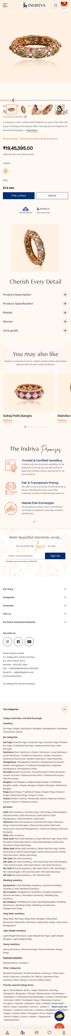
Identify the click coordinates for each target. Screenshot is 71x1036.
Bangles (37, 728)
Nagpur (7, 1013)
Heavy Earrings (29, 949)
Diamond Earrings (43, 822)
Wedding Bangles (46, 902)
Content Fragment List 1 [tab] (34, 521)
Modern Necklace (36, 758)
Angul (34, 990)
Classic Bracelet (11, 775)
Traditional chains (28, 802)
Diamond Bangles (19, 825)
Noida (16, 1013)
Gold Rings (45, 812)
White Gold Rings (28, 855)
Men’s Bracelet (56, 772)
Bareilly (54, 990)
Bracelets (9, 732)
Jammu (34, 1006)
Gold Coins (39, 818)
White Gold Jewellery (25, 848)
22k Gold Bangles (58, 861)
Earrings (7, 728)
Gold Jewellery (16, 812)
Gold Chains (43, 815)
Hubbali (46, 1003)
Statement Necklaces (14, 758)
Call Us (52, 195)
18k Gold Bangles (11, 872)
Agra (5, 990)
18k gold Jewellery (22, 868)
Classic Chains (10, 802)
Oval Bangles (18, 782)
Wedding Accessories (43, 905)
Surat (24, 1016)
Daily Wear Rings (46, 922)
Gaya (36, 1000)
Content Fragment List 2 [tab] (37, 521)
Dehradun (9, 1000)
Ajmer (27, 990)
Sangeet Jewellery (52, 892)
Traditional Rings (31, 792)
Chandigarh (9, 997)
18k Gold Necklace (51, 872)
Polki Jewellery (16, 835)
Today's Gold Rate (12, 718)
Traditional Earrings (23, 745)
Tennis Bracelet (40, 772)
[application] (35, 46)
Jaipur (14, 1006)
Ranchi (7, 1016)
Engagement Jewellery (29, 892)
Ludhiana (39, 1010)
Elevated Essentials (13, 973)
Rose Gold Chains (22, 842)
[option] (11, 109)
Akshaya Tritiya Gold (52, 973)
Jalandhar (24, 1006)
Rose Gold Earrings (46, 838)
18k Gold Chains (41, 868)
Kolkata (18, 1010)
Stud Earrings (51, 742)
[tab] (25, 427)
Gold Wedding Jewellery (29, 885)
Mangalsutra (49, 728)
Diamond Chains (48, 828)
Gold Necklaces (28, 815)
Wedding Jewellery (12, 880)
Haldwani (29, 1003)
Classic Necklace (53, 755)
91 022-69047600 (12, 676)
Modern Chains (18, 798)
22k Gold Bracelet (13, 865)
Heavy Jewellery (11, 944)
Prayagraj (33, 1013)
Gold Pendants (25, 818)
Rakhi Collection (11, 976)
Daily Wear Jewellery (13, 913)
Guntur (56, 1000)
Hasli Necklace (54, 758)
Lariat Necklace (11, 755)
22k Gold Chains (32, 865)
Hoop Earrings (35, 742)
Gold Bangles (59, 812)
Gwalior (19, 1003)
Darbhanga (61, 997)
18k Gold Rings (57, 868)
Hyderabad (57, 1003)
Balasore (43, 990)
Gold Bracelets (10, 815)
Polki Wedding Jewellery (26, 888)
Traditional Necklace (31, 755)
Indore (6, 1006)
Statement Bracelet (31, 775)
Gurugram (8, 1003)
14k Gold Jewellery (21, 875)
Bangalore (9, 993)
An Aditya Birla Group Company (19, 683)
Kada (15, 785)
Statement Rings (18, 795)
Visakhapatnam (12, 1020)
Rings (16, 728)
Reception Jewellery (33, 895)
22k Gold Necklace (51, 865)
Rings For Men (36, 795)
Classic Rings (48, 792)
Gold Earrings (32, 812)
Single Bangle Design (38, 782)
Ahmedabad (16, 990)
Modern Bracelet (21, 772)
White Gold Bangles (26, 852)
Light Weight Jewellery (14, 930)
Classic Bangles (28, 785)
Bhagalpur (21, 993)
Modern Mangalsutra (14, 765)
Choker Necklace (40, 752)
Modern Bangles (46, 785)
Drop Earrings (20, 742)
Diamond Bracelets (39, 825)
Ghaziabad (46, 1000)
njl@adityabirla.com (24, 672)
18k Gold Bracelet (31, 872)
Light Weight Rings (22, 939)
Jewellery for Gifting (31, 976)
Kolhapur (7, 1010)
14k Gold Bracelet (41, 875)
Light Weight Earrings (38, 935)
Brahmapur (58, 993)
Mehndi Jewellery (12, 895)
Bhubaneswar (44, 993)
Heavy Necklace (11, 949)
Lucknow (28, 1010)
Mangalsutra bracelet (52, 762)
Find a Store (18, 195)
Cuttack (50, 997)
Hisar (38, 1003)
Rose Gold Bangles (42, 842)
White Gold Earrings (48, 848)
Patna (23, 1013)
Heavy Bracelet (46, 949)
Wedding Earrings (27, 902)
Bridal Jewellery (32, 973)
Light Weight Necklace (14, 935)
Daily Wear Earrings (13, 918)
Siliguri (15, 1016)
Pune (42, 1013)
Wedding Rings (23, 905)
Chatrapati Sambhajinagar (30, 997)
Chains (19, 732)
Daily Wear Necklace (25, 922)
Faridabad (27, 1000)
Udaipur (32, 1016)
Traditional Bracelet (53, 775)
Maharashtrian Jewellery (15, 963)
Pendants (62, 728)
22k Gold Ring (41, 861)
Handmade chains (37, 798)
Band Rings (15, 792)
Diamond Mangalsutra (27, 828)
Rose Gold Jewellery (24, 838)
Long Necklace (58, 752)
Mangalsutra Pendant (28, 762)
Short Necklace (22, 752)
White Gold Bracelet (48, 852)
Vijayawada (44, 1016)
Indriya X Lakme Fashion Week (35, 980)
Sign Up (55, 555)
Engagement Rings (12, 908)
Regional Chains (56, 798)
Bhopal (31, 993)
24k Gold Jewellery (22, 858)
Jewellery (8, 723)
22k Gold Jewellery (22, 861)
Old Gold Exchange (32, 718)
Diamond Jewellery (22, 822)
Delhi (17, 1000)
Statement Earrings (45, 745)
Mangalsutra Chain (27, 768)
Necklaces (26, 728)
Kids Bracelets (10, 778)
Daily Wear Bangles (35, 918)
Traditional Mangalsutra (38, 765)
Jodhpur (44, 1006)
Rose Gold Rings (23, 845)
